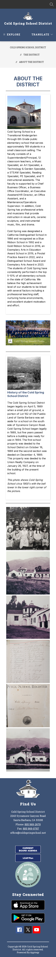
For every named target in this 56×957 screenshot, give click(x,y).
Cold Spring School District (28, 47)
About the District (31, 61)
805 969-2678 (33, 824)
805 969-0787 (31, 828)
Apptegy (34, 952)
